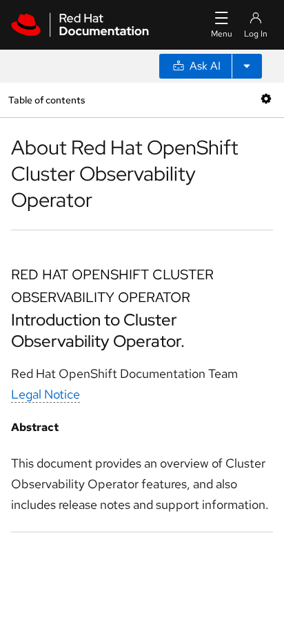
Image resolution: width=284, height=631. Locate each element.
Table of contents (46, 99)
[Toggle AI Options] (247, 66)
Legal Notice (45, 394)
